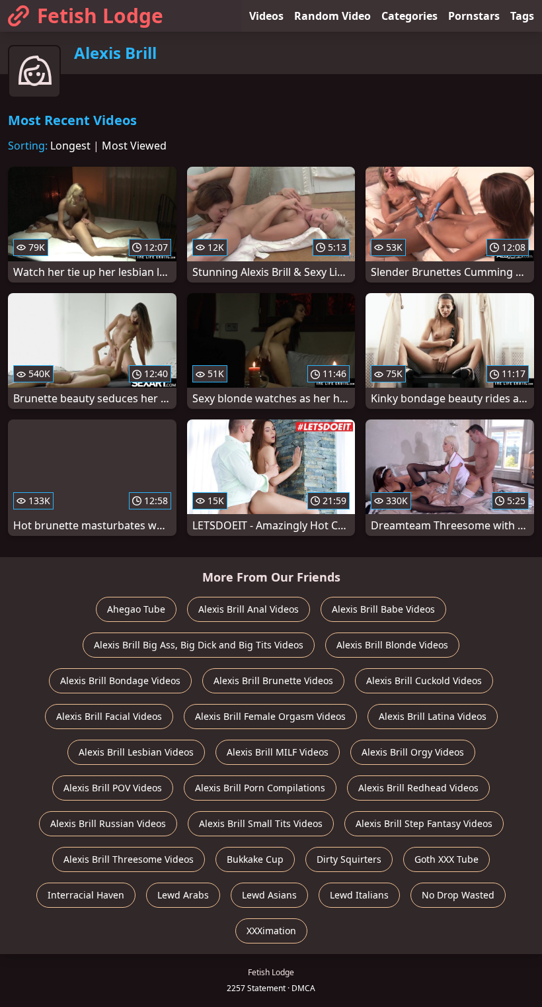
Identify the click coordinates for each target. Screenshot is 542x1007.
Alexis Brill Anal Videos (248, 609)
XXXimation (271, 930)
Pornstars (474, 16)
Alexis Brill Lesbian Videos (136, 752)
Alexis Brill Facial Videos (109, 716)
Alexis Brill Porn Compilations (260, 787)
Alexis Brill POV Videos (112, 787)
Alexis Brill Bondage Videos (120, 680)
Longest (70, 145)
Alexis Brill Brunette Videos (273, 680)
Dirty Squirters (349, 859)
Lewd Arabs (183, 895)
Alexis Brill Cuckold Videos (424, 680)
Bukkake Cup (255, 859)
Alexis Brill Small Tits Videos (261, 823)
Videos (266, 16)
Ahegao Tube (136, 609)
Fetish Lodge (100, 15)
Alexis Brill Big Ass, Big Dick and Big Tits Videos (198, 644)
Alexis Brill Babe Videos (383, 609)
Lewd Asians (269, 895)
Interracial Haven (86, 895)
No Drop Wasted (458, 895)
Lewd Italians (359, 895)
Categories (409, 16)
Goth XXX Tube (446, 859)
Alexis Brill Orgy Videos (413, 752)
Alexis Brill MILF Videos (278, 752)
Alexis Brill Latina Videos (432, 716)
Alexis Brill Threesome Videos (128, 859)
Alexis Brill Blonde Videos (392, 644)
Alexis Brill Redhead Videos (418, 787)
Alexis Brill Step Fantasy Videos (424, 823)
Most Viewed (134, 145)
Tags (522, 16)
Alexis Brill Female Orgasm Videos (270, 716)
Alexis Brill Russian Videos (108, 823)
